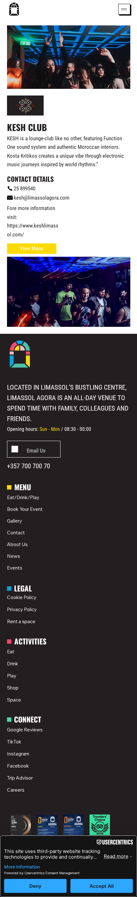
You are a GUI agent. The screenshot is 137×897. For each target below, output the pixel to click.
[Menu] (124, 9)
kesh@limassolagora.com (41, 198)
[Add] (34, 449)
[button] (31, 248)
